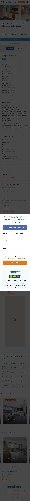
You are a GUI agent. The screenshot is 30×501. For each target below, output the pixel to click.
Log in (13, 216)
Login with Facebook (16, 227)
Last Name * (19, 233)
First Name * (6, 233)
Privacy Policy (21, 258)
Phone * (5, 248)
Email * (5, 241)
